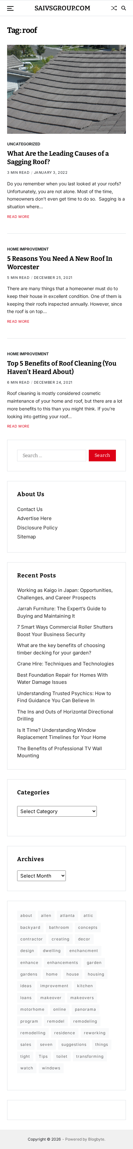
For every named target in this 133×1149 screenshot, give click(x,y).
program (29, 1021)
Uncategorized (23, 144)
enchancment (83, 950)
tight (25, 1056)
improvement (54, 985)
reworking (95, 1032)
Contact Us (30, 509)
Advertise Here (34, 518)
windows (51, 1068)
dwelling (52, 950)
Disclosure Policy (37, 528)
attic (88, 915)
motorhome (32, 1009)
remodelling (33, 1032)
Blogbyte (96, 1139)
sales (25, 1044)
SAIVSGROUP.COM (62, 8)
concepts (87, 927)
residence (64, 1032)
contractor (31, 939)
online (59, 1009)
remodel (56, 1021)
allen (46, 915)
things (101, 1044)
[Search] (123, 8)
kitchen (85, 985)
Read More (18, 217)
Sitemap (26, 537)
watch (26, 1068)
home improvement (28, 249)
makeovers (82, 997)
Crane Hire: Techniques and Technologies (65, 664)
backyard (30, 927)
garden (94, 962)
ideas (26, 985)
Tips (43, 1056)
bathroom (59, 927)
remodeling (85, 1021)
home (52, 974)
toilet (61, 1056)
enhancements (62, 962)
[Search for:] (50, 457)
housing (96, 974)
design (27, 950)
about (26, 915)
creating (60, 939)
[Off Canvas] (10, 8)
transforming (90, 1056)
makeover (51, 997)
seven (46, 1044)
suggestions (74, 1044)
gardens (28, 974)
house (72, 974)
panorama (85, 1009)
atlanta (67, 915)
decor (84, 939)
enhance (29, 962)
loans (26, 997)
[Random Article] (114, 8)
